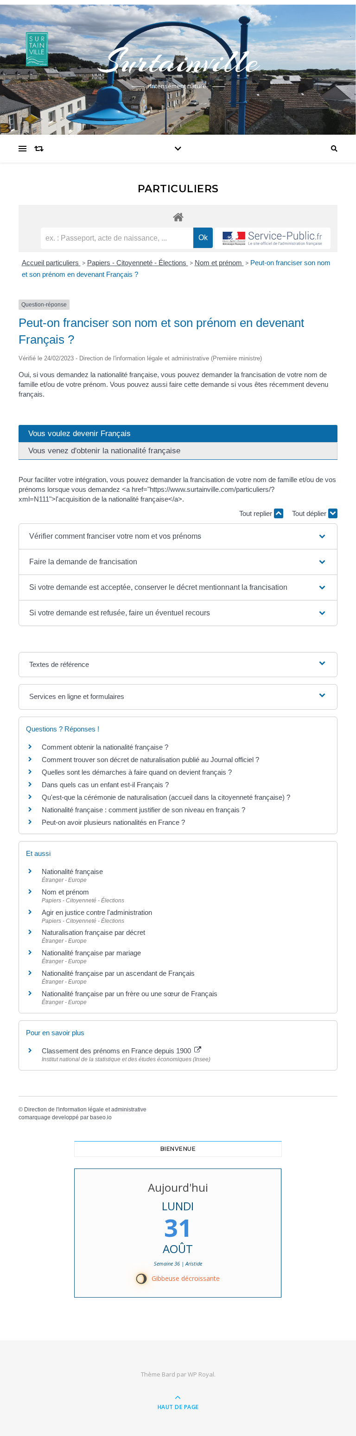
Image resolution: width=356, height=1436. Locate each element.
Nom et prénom (219, 263)
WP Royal (201, 1374)
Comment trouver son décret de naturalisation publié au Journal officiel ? (150, 760)
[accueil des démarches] (178, 216)
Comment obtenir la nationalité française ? (105, 747)
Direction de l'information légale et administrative (85, 1109)
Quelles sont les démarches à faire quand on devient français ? (137, 772)
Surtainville (178, 61)
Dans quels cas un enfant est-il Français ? (105, 785)
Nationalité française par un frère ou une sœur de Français (129, 994)
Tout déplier (310, 513)
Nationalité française (72, 871)
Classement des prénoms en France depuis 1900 (117, 1051)
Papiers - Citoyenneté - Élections (137, 263)
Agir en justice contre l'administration (97, 912)
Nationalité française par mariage (91, 953)
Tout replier (256, 513)
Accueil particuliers (51, 263)
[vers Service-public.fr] (273, 238)
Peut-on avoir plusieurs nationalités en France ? (113, 822)
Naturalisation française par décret (93, 932)
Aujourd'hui (178, 1187)
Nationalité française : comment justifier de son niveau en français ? (143, 810)
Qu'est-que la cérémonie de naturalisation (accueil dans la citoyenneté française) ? (166, 797)
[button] (178, 536)
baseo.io (101, 1117)
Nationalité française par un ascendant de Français (118, 973)
